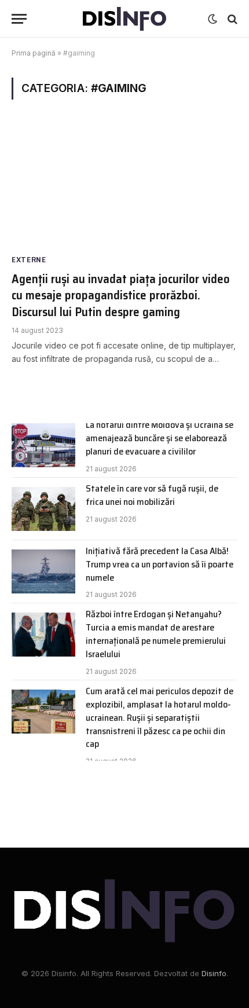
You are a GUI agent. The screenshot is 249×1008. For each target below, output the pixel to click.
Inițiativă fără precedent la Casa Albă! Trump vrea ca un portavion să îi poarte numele (159, 564)
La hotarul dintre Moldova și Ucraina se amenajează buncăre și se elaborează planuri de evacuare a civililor (159, 438)
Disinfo (214, 973)
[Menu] (19, 19)
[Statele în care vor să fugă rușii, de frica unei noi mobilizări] (43, 509)
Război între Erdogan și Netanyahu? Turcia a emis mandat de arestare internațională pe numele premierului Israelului (156, 634)
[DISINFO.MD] (125, 19)
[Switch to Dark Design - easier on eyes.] (212, 19)
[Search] (231, 19)
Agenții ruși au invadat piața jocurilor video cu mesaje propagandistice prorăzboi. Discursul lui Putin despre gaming (121, 295)
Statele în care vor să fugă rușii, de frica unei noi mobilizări (152, 495)
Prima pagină (34, 53)
